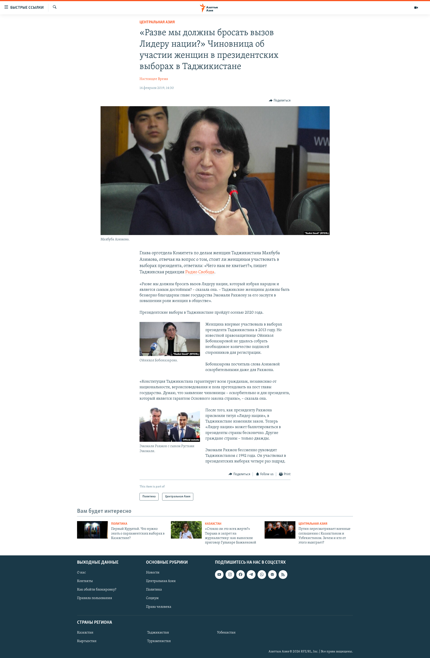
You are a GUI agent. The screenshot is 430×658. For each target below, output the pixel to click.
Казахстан (213, 524)
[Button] (279, 101)
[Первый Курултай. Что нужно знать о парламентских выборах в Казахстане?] (92, 530)
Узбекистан (226, 632)
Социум (152, 598)
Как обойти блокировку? (96, 589)
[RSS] (283, 574)
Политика (119, 524)
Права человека (158, 606)
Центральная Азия (157, 22)
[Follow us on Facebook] (240, 574)
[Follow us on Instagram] (230, 574)
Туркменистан (159, 641)
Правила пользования (94, 598)
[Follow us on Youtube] (219, 574)
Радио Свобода (199, 272)
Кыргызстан (87, 641)
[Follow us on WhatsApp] (262, 574)
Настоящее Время (154, 79)
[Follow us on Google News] (272, 574)
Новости (152, 572)
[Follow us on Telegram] (251, 574)
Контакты (85, 581)
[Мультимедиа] (416, 7)
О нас (81, 572)
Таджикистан (158, 632)
